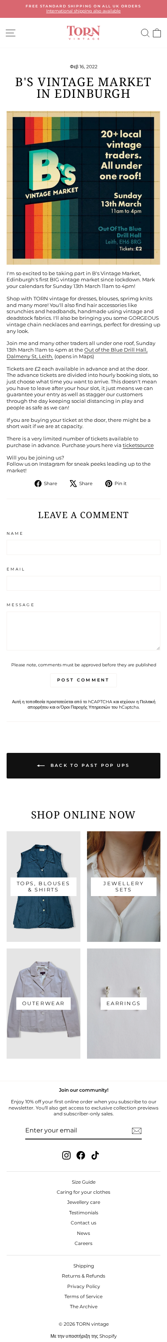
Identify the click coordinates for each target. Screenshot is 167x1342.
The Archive (83, 1306)
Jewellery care (83, 1202)
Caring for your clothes (83, 1192)
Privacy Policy (83, 1286)
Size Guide (84, 1182)
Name (15, 533)
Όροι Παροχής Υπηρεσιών (85, 707)
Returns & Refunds (83, 1276)
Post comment (83, 680)
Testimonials (83, 1212)
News (83, 1233)
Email (16, 569)
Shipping (83, 1266)
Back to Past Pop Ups (89, 765)
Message (21, 604)
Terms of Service (83, 1296)
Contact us (83, 1223)
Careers (83, 1243)
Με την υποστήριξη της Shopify (83, 1336)
